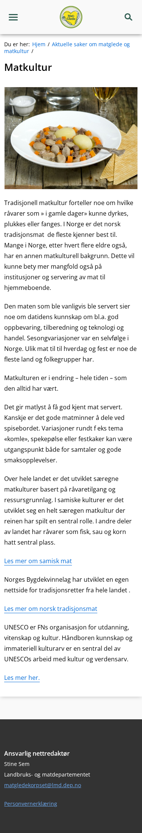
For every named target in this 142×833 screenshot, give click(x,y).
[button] (13, 17)
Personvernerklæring (30, 803)
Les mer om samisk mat (38, 561)
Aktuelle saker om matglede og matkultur (67, 48)
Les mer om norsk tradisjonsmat (50, 608)
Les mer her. (22, 677)
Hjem (38, 44)
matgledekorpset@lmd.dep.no (42, 785)
